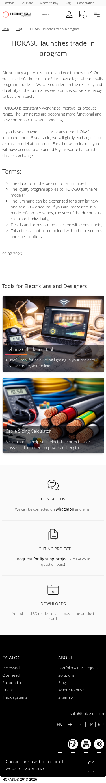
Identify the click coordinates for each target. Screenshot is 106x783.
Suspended (12, 682)
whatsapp (65, 509)
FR (70, 724)
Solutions (66, 675)
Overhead (11, 675)
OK (91, 763)
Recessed (11, 668)
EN (60, 724)
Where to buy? (71, 690)
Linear (7, 690)
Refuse (91, 771)
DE (80, 724)
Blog (62, 682)
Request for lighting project (43, 559)
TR (90, 724)
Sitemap (65, 697)
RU (101, 724)
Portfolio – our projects (78, 668)
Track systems (14, 697)
